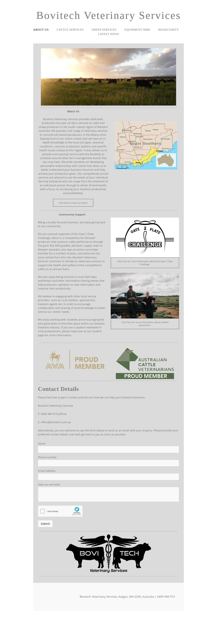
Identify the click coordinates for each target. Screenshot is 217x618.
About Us (41, 29)
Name (41, 443)
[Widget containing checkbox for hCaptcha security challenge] (60, 511)
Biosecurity (168, 29)
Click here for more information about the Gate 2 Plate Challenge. (145, 263)
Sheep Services (104, 29)
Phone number (47, 457)
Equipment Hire (137, 29)
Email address (47, 471)
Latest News (108, 34)
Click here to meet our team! (73, 202)
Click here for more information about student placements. (144, 324)
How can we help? (49, 484)
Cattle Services (70, 29)
